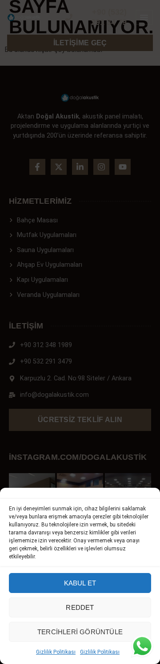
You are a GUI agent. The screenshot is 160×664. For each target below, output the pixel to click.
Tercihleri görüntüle (80, 632)
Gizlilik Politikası (56, 652)
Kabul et (80, 583)
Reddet (80, 607)
